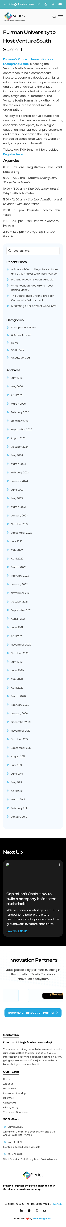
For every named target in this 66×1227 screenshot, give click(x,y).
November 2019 (20, 731)
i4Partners (9, 1098)
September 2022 (21, 533)
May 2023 (17, 498)
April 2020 (17, 688)
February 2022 (20, 576)
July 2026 (17, 378)
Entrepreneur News (23, 327)
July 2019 (16, 765)
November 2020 (21, 644)
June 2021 (17, 627)
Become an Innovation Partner (31, 1013)
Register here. (13, 154)
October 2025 (20, 421)
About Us (8, 1083)
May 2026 (17, 386)
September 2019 (21, 748)
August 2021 (18, 619)
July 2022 (16, 541)
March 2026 (18, 404)
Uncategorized (20, 357)
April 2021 (17, 636)
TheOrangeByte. (42, 1218)
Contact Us (9, 1102)
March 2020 (18, 696)
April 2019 (17, 791)
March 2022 (18, 567)
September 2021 (21, 610)
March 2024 (18, 464)
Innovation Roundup (14, 1093)
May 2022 (17, 550)
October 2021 (19, 601)
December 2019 (21, 722)
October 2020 (20, 653)
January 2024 (19, 481)
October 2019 (19, 739)
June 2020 (17, 670)
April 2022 (17, 558)
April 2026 (17, 395)
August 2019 (18, 756)
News (14, 343)
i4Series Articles (21, 335)
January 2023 (19, 515)
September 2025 (21, 429)
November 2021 (20, 593)
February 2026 (20, 412)
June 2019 (17, 774)
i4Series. (57, 1203)
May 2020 (17, 679)
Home (6, 1079)
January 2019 (19, 817)
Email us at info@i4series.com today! (27, 1042)
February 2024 (20, 472)
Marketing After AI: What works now (33, 306)
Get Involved (10, 1088)
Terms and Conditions (15, 1112)
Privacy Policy (10, 1107)
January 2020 (19, 713)
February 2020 (20, 705)
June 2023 (17, 490)
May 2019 (16, 782)
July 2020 (17, 662)
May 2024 (17, 455)
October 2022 (19, 524)
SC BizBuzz (17, 350)
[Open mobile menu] (60, 16)
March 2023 (18, 507)
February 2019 (19, 808)
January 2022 (19, 584)
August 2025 (18, 438)
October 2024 (20, 447)
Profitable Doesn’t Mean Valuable (32, 279)
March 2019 (18, 799)
